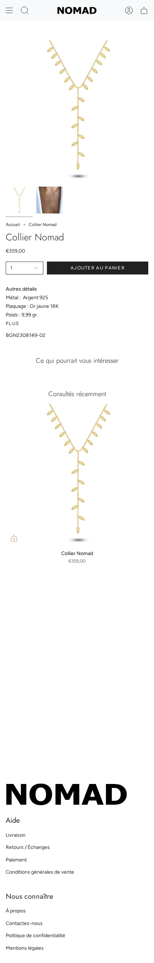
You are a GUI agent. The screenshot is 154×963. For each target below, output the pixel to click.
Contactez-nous (24, 923)
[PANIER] (144, 10)
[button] (24, 10)
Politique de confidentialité (35, 936)
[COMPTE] (129, 10)
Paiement (16, 860)
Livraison (15, 835)
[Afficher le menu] (9, 10)
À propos (16, 911)
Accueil (13, 224)
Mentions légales (25, 948)
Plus (12, 323)
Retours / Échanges (28, 847)
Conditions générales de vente (40, 872)
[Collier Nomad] (77, 475)
